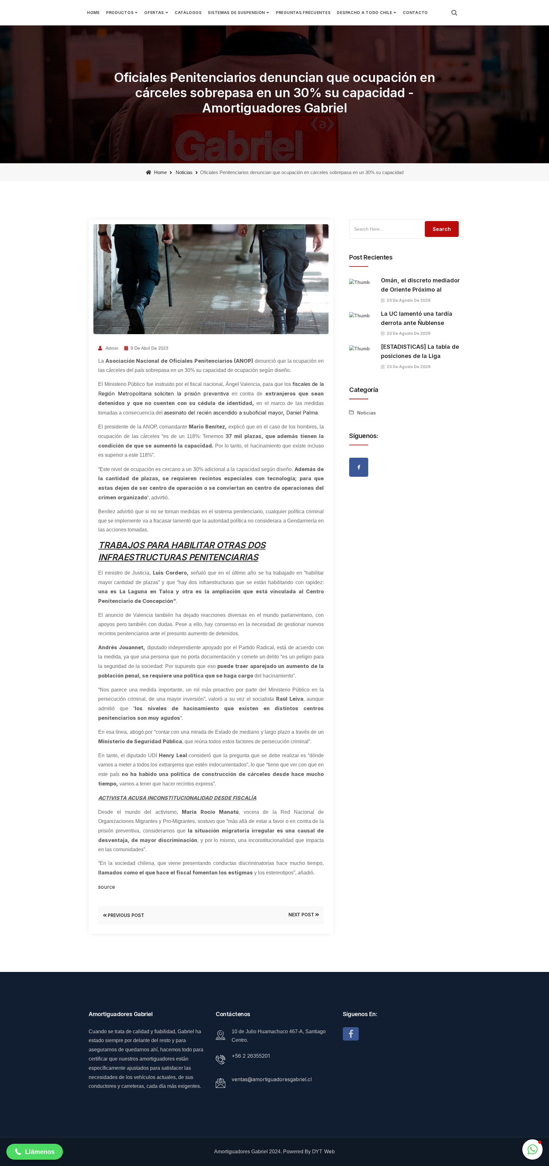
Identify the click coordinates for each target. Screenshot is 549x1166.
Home (93, 12)
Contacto (415, 12)
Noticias (184, 172)
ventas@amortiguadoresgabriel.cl (272, 1079)
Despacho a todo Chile (364, 12)
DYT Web (323, 1151)
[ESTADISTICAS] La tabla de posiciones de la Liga (420, 351)
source (106, 887)
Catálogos (188, 12)
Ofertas (154, 12)
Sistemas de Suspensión (236, 12)
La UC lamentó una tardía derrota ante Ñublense (416, 318)
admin (111, 348)
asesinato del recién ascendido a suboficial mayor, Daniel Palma (241, 412)
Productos (119, 12)
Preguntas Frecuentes (303, 12)
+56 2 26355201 (251, 1056)
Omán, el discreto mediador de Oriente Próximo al (420, 285)
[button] (34, 1152)
